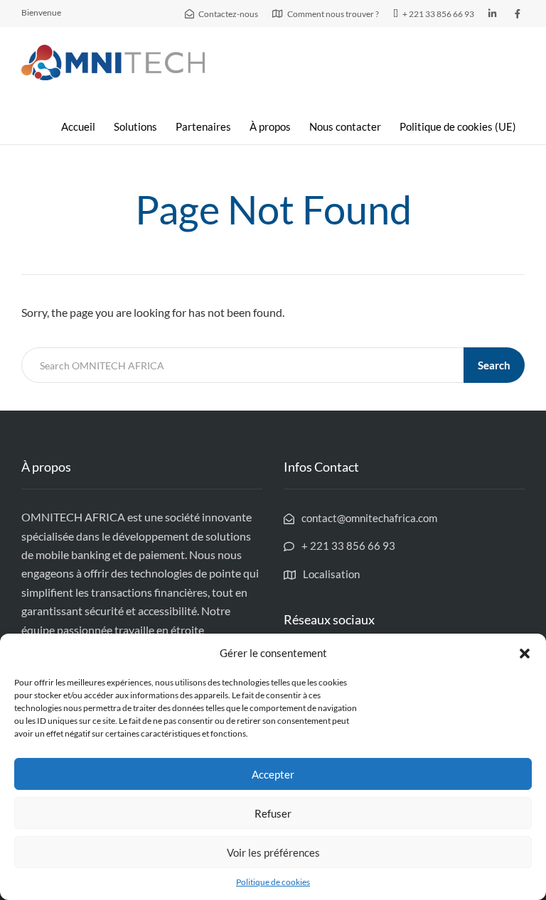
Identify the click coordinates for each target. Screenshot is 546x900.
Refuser (273, 813)
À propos (270, 126)
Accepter (273, 774)
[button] (525, 653)
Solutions (135, 126)
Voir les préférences (273, 852)
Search (494, 365)
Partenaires (203, 126)
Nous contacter (345, 126)
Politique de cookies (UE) (458, 126)
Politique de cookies (273, 882)
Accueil (78, 126)
